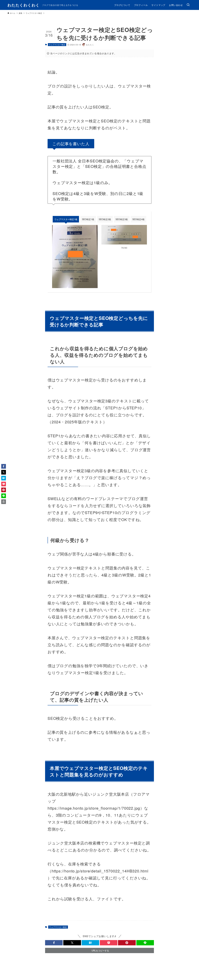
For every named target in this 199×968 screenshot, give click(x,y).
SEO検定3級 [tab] (122, 219)
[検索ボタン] (188, 5)
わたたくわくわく (23, 5)
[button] (54, 942)
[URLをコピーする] (3, 501)
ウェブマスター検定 (57, 44)
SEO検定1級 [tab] (88, 219)
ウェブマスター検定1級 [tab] (65, 219)
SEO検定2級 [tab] (105, 219)
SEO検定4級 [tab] (138, 219)
